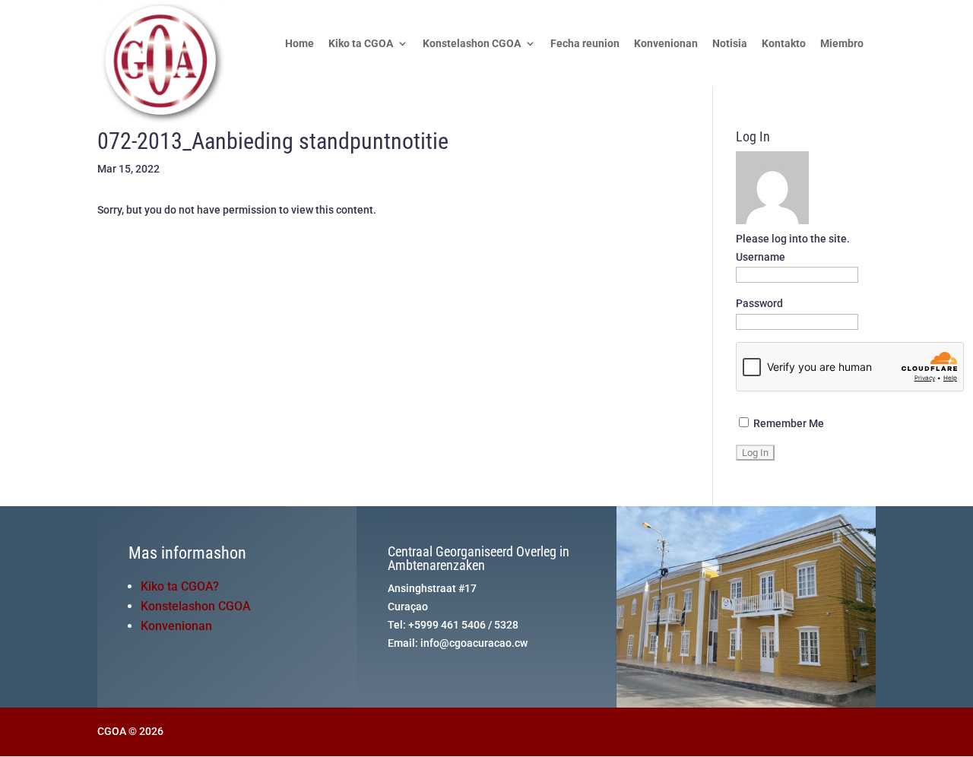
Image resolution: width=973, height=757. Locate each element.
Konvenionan (666, 43)
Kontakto (784, 43)
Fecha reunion (585, 43)
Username (760, 257)
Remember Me (787, 423)
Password (759, 303)
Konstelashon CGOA (472, 43)
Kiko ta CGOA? (180, 586)
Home (299, 43)
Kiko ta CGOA (360, 43)
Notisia (729, 43)
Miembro (842, 43)
